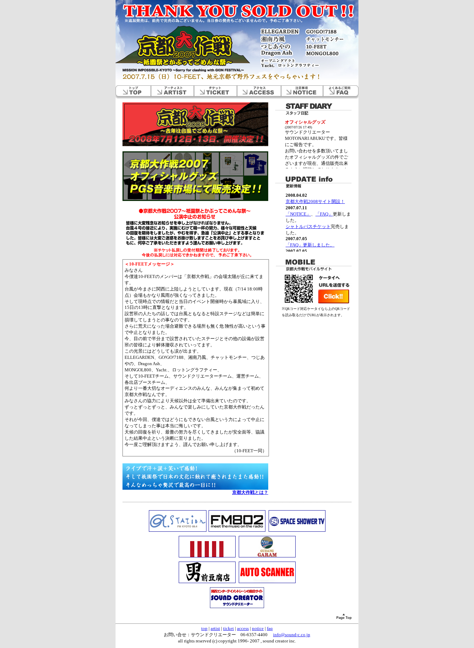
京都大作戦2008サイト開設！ (315, 201)
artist (172, 92)
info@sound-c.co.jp (291, 634)
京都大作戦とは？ (250, 492)
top (133, 92)
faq (340, 92)
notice (302, 92)
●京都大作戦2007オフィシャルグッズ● (195, 176)
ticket (215, 92)
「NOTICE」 (298, 214)
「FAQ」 (324, 214)
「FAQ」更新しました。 (310, 245)
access (259, 92)
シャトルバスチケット (308, 226)
